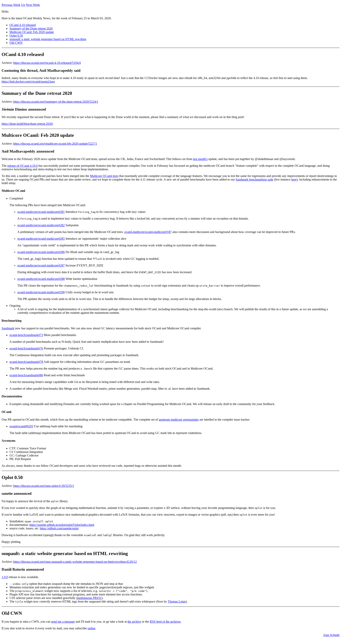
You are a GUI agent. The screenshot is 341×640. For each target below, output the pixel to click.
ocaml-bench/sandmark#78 (26, 361)
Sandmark (8, 328)
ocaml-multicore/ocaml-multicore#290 (41, 292)
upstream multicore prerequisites (179, 419)
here (294, 179)
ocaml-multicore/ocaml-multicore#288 (41, 278)
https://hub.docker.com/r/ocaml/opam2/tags (28, 81)
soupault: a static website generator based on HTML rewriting (47, 39)
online (91, 628)
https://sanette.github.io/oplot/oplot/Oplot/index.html (61, 524)
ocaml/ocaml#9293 (21, 426)
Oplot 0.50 (16, 35)
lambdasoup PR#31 (89, 598)
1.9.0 (5, 577)
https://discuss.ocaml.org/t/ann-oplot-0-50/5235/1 (43, 485)
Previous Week (11, 5)
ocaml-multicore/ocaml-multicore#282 (41, 225)
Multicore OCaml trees (104, 176)
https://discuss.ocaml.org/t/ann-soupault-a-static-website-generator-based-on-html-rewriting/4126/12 (75, 561)
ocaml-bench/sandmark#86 (26, 375)
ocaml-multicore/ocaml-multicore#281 (41, 211)
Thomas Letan (177, 601)
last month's (200, 159)
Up (23, 5)
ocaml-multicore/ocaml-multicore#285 (41, 238)
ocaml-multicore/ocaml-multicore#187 (148, 232)
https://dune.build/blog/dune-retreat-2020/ (27, 123)
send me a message (63, 621)
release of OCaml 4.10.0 (22, 165)
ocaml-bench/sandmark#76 (26, 348)
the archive (134, 621)
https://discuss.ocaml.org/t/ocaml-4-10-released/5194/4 (47, 62)
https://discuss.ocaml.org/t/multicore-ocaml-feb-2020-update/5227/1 (55, 143)
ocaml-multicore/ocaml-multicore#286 (41, 252)
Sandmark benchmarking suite (254, 179)
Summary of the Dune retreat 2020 (31, 28)
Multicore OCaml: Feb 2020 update (31, 32)
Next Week (33, 5)
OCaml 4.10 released (22, 25)
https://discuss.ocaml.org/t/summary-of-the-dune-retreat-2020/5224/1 (55, 101)
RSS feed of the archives (165, 621)
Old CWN (15, 42)
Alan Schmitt (331, 635)
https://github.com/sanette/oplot (59, 528)
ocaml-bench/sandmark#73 (26, 335)
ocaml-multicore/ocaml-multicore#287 (41, 265)
